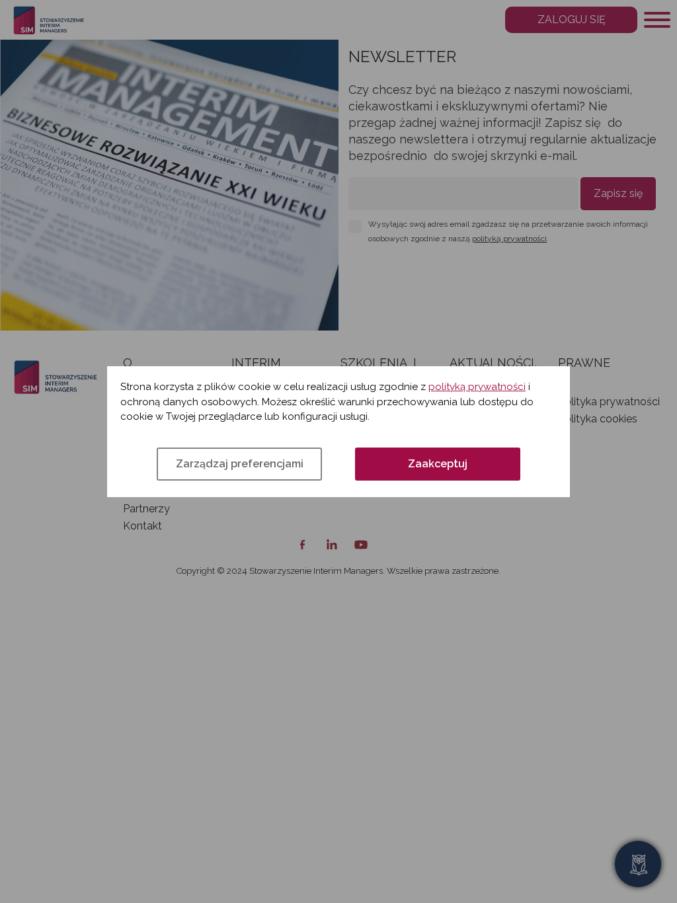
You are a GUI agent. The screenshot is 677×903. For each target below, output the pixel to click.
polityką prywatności (477, 387)
